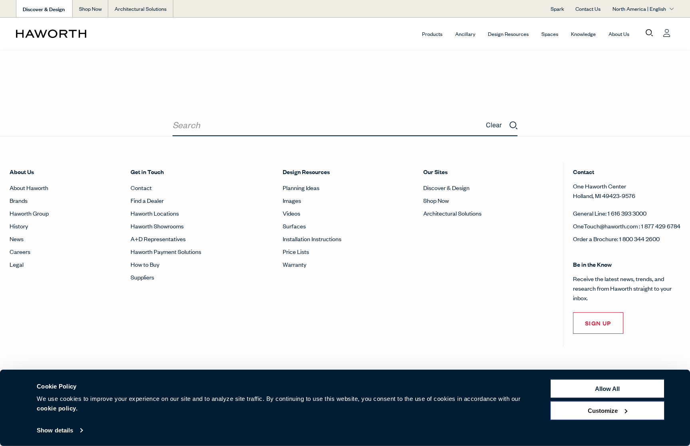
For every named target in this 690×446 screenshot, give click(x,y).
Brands (19, 200)
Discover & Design (446, 187)
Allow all (607, 388)
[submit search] (514, 126)
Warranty (294, 264)
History (19, 226)
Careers (20, 251)
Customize (603, 410)
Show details (55, 430)
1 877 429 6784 (660, 226)
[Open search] (649, 33)
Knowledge (583, 34)
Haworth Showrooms (157, 226)
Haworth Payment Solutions (166, 251)
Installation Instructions (312, 238)
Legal (17, 264)
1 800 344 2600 (639, 238)
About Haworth (29, 187)
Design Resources (508, 34)
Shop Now (90, 8)
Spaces (549, 34)
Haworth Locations (155, 213)
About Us (619, 34)
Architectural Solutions (141, 8)
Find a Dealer (147, 200)
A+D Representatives (158, 238)
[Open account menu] (667, 33)
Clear (494, 124)
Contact (141, 187)
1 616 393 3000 (627, 213)
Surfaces (294, 226)
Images (292, 200)
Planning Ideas (301, 187)
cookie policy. (57, 408)
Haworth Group (29, 213)
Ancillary (465, 34)
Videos (291, 213)
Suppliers (142, 277)
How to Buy (145, 264)
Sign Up (598, 323)
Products (432, 34)
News (17, 238)
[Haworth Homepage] (82, 33)
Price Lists (296, 251)
